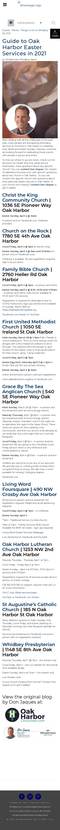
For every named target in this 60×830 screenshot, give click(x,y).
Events (6, 30)
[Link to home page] (30, 4)
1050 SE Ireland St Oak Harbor (27, 329)
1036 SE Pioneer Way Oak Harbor (26, 207)
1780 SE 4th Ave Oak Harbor (26, 238)
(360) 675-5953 (23, 811)
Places (15, 30)
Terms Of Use (19, 803)
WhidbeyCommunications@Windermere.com (30, 807)
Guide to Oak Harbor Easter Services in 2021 (24, 47)
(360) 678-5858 (44, 811)
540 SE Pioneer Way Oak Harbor (28, 397)
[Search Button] (53, 23)
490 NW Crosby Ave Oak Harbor (29, 491)
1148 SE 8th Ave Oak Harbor (27, 652)
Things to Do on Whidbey (34, 30)
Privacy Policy (40, 803)
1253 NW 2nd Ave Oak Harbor (27, 552)
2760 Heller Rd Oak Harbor (24, 277)
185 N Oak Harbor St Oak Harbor (27, 612)
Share (55, 36)
